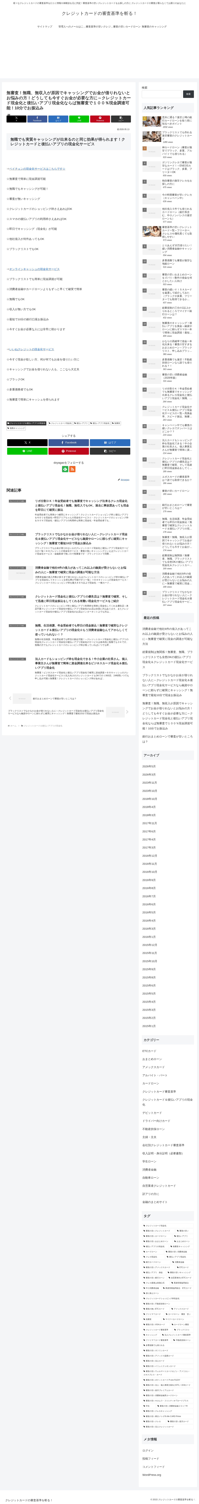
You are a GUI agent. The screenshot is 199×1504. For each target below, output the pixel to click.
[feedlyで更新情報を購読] (65, 469)
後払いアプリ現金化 (101, 423)
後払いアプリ (82, 423)
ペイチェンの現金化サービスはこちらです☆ (37, 168)
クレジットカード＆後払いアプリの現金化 (27, 423)
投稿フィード (150, 1458)
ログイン (148, 1450)
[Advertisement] (99, 56)
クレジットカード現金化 (61, 423)
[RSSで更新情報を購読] (72, 469)
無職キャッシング (17, 428)
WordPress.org (151, 1474)
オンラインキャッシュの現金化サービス (34, 269)
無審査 (117, 423)
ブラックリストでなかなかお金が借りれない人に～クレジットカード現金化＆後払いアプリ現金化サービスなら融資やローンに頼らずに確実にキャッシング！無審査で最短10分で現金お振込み (167, 685)
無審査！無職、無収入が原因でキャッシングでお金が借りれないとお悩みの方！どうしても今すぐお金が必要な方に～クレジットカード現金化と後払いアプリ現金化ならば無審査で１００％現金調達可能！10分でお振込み (167, 716)
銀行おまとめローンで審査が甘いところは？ (167, 739)
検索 (144, 87)
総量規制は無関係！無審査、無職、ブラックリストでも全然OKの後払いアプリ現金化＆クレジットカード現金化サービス (167, 659)
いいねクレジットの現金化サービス (31, 349)
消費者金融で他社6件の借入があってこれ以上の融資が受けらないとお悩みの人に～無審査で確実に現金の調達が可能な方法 (167, 636)
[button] (121, 119)
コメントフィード (153, 1466)
